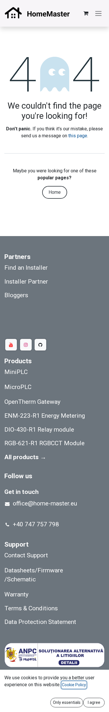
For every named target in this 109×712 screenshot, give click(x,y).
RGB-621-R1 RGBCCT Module (44, 443)
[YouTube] (11, 344)
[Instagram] (26, 344)
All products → (25, 457)
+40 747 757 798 (36, 524)
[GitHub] (40, 344)
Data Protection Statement (40, 621)
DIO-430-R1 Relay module (39, 429)
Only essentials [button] (67, 702)
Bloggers (16, 295)
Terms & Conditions (31, 608)
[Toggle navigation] (98, 13)
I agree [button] (94, 702)
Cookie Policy (74, 684)
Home (55, 192)
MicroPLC (17, 386)
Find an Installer (26, 267)
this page (77, 135)
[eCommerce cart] (85, 13)
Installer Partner (26, 281)
